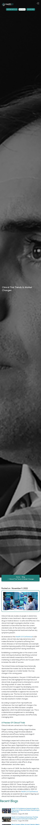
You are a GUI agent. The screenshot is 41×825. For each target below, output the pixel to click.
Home (18, 577)
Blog (23, 577)
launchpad (30, 9)
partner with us (12, 9)
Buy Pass (22, 9)
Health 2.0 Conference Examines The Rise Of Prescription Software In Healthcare (24, 818)
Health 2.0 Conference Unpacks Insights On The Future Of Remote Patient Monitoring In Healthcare (25, 810)
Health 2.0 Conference (24, 637)
